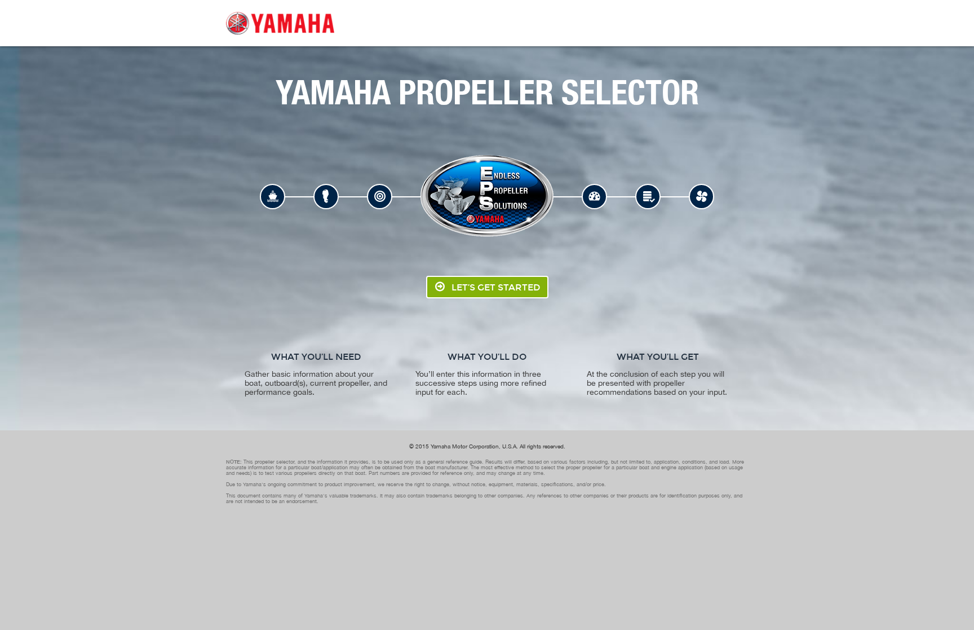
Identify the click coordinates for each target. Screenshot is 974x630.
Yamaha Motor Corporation (465, 446)
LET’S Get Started (496, 287)
